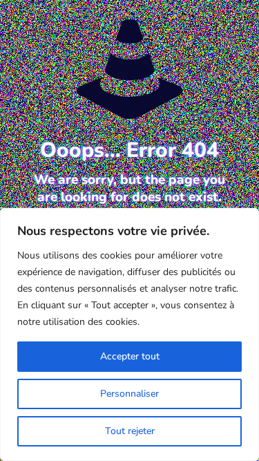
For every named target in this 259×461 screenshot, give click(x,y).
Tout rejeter (130, 431)
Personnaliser (129, 393)
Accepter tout (130, 356)
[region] (129, 334)
